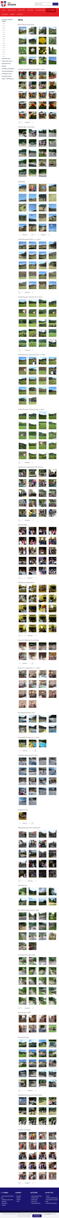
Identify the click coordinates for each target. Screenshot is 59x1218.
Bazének (19, 1197)
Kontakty (4, 1205)
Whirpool (19, 1196)
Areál (18, 1201)
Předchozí (25, 234)
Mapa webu (4, 1203)
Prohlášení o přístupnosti (7, 1199)
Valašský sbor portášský (51, 1203)
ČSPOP (47, 1196)
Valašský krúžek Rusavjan (52, 1197)
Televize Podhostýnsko (36, 1196)
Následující (27, 122)
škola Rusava (34, 1199)
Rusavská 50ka (34, 1197)
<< (19, 234)
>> (32, 122)
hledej (55, 4)
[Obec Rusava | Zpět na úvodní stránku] (3, 4)
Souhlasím (37, 1216)
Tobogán (19, 1199)
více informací (48, 1213)
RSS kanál (4, 1201)
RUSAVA (12, 4)
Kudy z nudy (34, 1201)
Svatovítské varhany (35, 1203)
